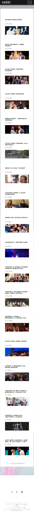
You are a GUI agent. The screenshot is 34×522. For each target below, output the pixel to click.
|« (10, 463)
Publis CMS (21, 507)
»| (23, 463)
